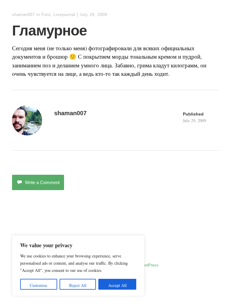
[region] (78, 265)
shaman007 (23, 14)
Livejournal (64, 14)
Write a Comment (42, 182)
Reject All (77, 285)
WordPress (149, 265)
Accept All (117, 285)
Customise (38, 285)
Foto (46, 14)
